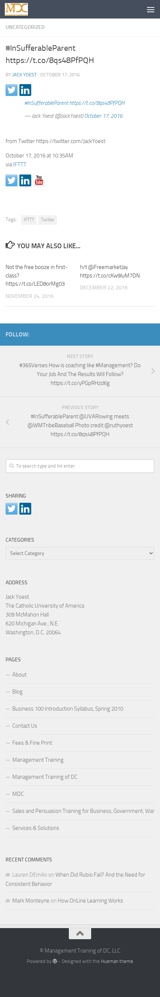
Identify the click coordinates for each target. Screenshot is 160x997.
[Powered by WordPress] (54, 961)
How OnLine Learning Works (90, 900)
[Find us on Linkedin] (25, 180)
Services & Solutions (35, 828)
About (19, 674)
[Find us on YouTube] (39, 180)
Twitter (47, 219)
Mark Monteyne (30, 900)
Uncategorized (25, 27)
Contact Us (24, 725)
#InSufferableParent (46, 103)
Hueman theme (117, 961)
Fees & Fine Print (32, 743)
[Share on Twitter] (11, 90)
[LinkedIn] (138, 333)
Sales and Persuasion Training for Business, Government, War (83, 811)
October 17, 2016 (103, 116)
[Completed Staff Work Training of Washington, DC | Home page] (20, 9)
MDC (18, 794)
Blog (17, 691)
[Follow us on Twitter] (11, 180)
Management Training (38, 760)
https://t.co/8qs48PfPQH (96, 103)
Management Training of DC (44, 777)
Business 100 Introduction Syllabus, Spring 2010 (67, 708)
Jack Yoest (24, 74)
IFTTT (19, 164)
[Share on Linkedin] (25, 90)
